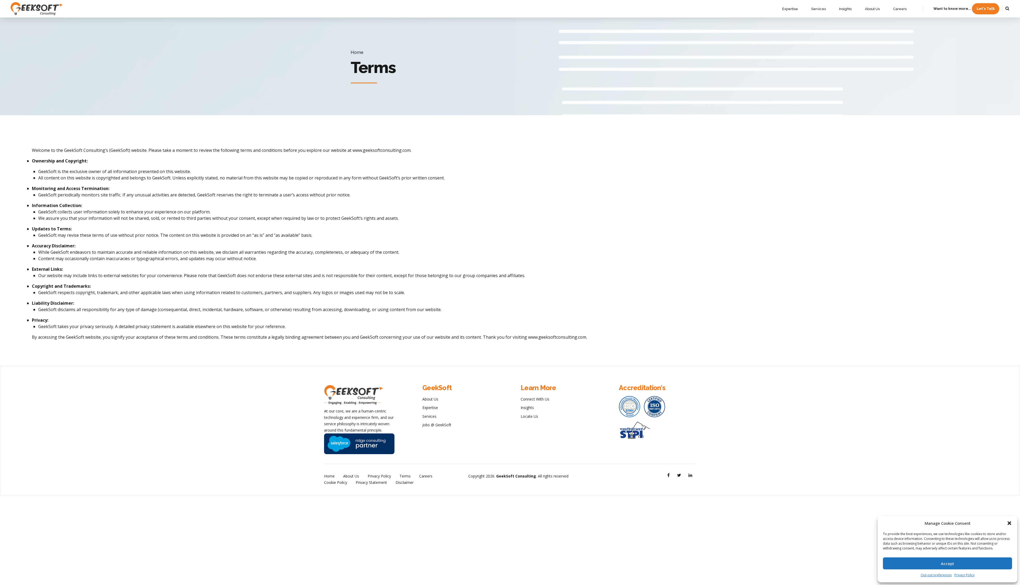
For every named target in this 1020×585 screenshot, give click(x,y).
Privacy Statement (371, 482)
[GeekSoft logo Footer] (353, 395)
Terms (405, 476)
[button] (1009, 523)
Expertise (790, 9)
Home (357, 52)
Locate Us (529, 416)
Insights (845, 9)
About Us (872, 9)
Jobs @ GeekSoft (436, 424)
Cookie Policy (335, 482)
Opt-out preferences (936, 575)
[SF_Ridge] (359, 443)
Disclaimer (405, 482)
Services (818, 9)
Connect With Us (535, 399)
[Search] (1007, 8)
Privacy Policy (964, 575)
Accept (947, 563)
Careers (900, 9)
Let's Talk (986, 9)
